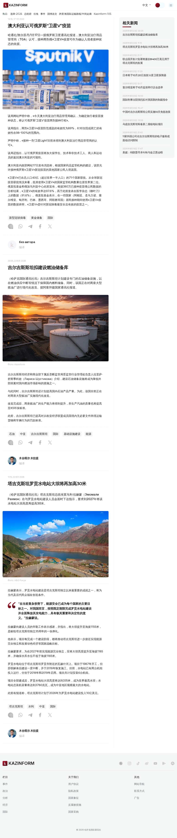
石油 (12, 434)
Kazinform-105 (102, 13)
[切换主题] (160, 5)
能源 (88, 434)
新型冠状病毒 (17, 217)
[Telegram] (30, 226)
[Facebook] (40, 226)
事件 (42, 13)
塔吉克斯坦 (16, 706)
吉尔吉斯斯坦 (39, 434)
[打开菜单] (171, 5)
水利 (31, 706)
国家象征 (73, 797)
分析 (5, 797)
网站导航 (139, 784)
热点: (5, 13)
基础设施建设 (72, 434)
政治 (5, 791)
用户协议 (73, 784)
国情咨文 (52, 13)
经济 (5, 804)
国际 (50, 217)
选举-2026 (16, 13)
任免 (36, 13)
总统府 (27, 13)
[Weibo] (146, 763)
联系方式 (139, 791)
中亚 (23, 434)
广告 (136, 797)
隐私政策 (73, 791)
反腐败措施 (74, 804)
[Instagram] (10, 226)
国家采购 (73, 811)
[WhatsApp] (20, 226)
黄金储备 (36, 217)
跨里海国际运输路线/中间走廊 (75, 13)
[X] (50, 226)
